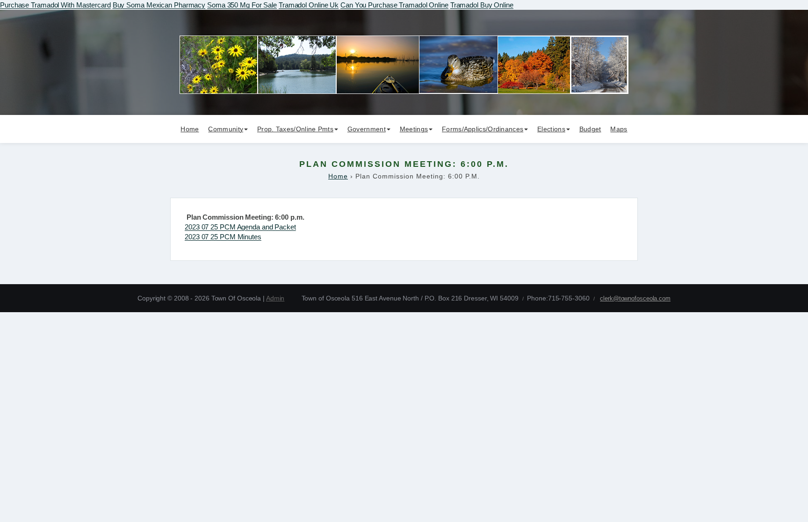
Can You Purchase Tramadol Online (394, 5)
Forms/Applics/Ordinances (482, 129)
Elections (551, 129)
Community (225, 129)
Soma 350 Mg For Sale (242, 5)
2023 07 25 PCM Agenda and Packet (240, 227)
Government (366, 129)
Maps (618, 129)
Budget (590, 129)
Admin (275, 298)
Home (189, 129)
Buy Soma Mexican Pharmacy (159, 5)
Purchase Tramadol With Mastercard (55, 5)
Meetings (414, 129)
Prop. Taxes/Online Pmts (295, 129)
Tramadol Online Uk (309, 5)
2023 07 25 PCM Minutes (223, 237)
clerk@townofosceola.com (635, 298)
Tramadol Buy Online (481, 5)
